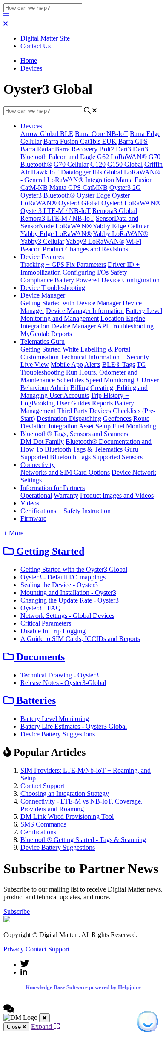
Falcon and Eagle (72, 156)
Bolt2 (106, 149)
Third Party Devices (84, 410)
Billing (79, 387)
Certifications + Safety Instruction (65, 510)
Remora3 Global (114, 210)
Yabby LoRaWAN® (120, 233)
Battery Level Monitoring (54, 718)
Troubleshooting (132, 326)
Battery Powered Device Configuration (107, 280)
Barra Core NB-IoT (101, 133)
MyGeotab (34, 333)
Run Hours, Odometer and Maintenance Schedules (78, 376)
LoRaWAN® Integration (80, 179)
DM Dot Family (42, 441)
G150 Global (125, 164)
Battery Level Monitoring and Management (91, 314)
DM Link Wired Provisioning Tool (67, 816)
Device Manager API (79, 326)
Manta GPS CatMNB (78, 187)
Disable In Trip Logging (53, 631)
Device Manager (42, 295)
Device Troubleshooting (52, 287)
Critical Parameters (45, 623)
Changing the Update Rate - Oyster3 (69, 600)
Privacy (13, 949)
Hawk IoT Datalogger (61, 172)
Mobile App (67, 364)
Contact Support (42, 785)
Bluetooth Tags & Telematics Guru (91, 449)
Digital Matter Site (45, 38)
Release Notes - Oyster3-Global (63, 682)
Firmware (33, 518)
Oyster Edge (93, 195)
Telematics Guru (42, 341)
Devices (31, 68)
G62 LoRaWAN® (122, 156)
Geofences (117, 418)
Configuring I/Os (86, 272)
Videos (29, 503)
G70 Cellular (71, 164)
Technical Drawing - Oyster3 (59, 675)
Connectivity (37, 464)
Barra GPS (133, 141)
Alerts (92, 364)
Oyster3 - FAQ (40, 608)
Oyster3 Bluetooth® (47, 195)
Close (15, 1027)
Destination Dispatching (69, 418)
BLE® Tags (118, 364)
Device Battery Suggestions (57, 734)
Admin (59, 387)
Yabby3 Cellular (42, 241)
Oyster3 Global (79, 203)
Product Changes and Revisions (85, 249)
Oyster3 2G (125, 187)
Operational (36, 495)
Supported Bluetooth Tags (55, 457)
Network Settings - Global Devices (67, 615)
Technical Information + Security (104, 356)
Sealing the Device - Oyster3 (59, 584)
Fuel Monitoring (134, 426)
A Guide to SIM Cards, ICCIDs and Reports (80, 638)
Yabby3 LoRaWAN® (95, 241)
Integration (34, 326)
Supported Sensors (117, 457)
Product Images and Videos (117, 495)
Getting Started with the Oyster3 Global (73, 569)
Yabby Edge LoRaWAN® (56, 233)
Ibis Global (107, 172)
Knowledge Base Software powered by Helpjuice (83, 987)
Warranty (66, 495)
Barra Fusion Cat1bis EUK (80, 141)
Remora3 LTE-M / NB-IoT (57, 218)
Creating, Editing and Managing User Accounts (84, 391)
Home (28, 60)
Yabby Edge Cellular (121, 226)
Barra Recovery (76, 149)
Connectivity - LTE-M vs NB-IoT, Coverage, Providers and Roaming (81, 805)
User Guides (73, 403)
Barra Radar (36, 149)
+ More (13, 533)
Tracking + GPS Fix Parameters (63, 264)
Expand (42, 1026)
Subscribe (16, 911)
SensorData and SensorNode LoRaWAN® (79, 222)
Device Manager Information (85, 310)
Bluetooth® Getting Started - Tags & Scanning (83, 839)
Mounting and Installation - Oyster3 (68, 592)
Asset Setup (95, 426)
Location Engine (122, 318)
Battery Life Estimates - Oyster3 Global (73, 726)
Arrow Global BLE (46, 133)
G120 (98, 164)
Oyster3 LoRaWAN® (130, 203)
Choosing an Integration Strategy (64, 793)
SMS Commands (43, 824)
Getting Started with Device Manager (70, 303)
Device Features (42, 256)
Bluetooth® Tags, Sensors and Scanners (74, 433)
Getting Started (40, 349)
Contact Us (35, 46)
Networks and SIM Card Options (65, 472)
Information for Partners (52, 487)
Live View (34, 364)
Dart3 (123, 149)
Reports (61, 333)
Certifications (38, 832)
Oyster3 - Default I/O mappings (63, 577)
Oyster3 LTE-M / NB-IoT (55, 210)
